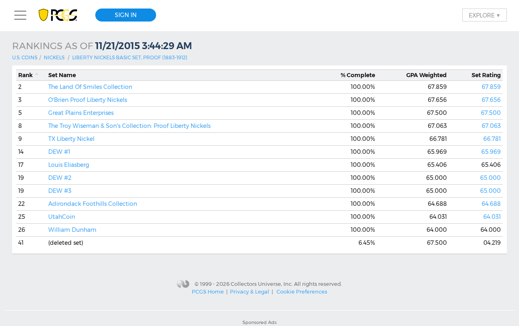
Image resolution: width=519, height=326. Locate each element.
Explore (484, 15)
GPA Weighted (426, 75)
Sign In (126, 15)
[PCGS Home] (62, 15)
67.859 (491, 87)
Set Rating (486, 75)
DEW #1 (59, 151)
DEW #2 (59, 177)
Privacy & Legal (249, 291)
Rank (25, 75)
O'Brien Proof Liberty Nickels (87, 100)
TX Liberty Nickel (71, 138)
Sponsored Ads (259, 322)
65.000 (490, 177)
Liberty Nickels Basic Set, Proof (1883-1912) (129, 57)
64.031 (492, 216)
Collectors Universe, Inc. (262, 283)
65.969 (491, 151)
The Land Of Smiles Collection (90, 87)
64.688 (491, 203)
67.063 (491, 126)
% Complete (358, 75)
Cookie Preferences (302, 291)
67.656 (491, 100)
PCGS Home (208, 291)
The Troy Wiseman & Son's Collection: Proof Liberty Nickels (129, 126)
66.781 (492, 138)
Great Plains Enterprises (81, 113)
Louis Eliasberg (68, 164)
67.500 (491, 113)
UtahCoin (61, 216)
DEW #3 (59, 190)
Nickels (54, 57)
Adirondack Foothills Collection (92, 203)
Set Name (62, 75)
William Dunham (72, 229)
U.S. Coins (24, 57)
